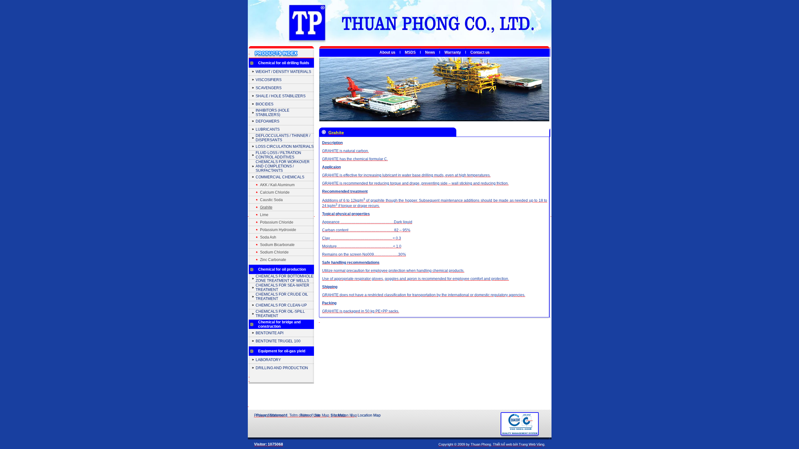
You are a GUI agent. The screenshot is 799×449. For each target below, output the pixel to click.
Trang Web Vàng (531, 444)
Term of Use (299, 415)
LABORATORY (268, 360)
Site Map (321, 415)
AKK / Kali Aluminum (277, 185)
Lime (264, 215)
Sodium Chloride (274, 252)
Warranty (452, 52)
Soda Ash (268, 237)
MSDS (410, 52)
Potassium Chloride (276, 222)
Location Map (345, 415)
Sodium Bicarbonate (277, 245)
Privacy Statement (269, 415)
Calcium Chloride (275, 192)
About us (387, 52)
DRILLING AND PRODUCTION (282, 368)
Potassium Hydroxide (278, 230)
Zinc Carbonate (273, 260)
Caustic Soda (271, 200)
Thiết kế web (502, 444)
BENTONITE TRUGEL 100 (278, 341)
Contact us (480, 52)
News (430, 52)
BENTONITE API (269, 333)
